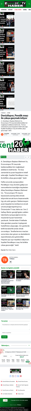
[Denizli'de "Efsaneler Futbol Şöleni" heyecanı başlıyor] (8, 302)
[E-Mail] (10, 262)
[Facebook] (10, 376)
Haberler (3, 112)
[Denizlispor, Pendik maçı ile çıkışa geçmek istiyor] (15, 146)
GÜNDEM (3, 9)
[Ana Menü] (1, 4)
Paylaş (4, 156)
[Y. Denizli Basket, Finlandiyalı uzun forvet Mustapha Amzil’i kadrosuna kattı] (8, 274)
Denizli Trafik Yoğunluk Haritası (22, 386)
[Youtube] (21, 376)
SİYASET (10, 9)
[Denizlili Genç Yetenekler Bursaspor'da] (23, 302)
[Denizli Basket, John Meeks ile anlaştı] (23, 274)
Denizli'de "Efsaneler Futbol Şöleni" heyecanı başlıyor (7, 309)
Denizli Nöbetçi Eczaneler (9, 381)
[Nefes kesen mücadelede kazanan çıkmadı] (23, 289)
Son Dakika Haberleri (7, 393)
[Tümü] (29, 345)
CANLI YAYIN (17, 9)
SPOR (8, 112)
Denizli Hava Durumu (23, 381)
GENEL (25, 9)
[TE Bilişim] (4, 259)
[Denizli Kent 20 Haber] (15, 4)
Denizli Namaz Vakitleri (8, 385)
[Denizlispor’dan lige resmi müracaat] (8, 289)
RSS (6, 400)
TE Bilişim (11, 258)
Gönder (4, 337)
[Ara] (29, 4)
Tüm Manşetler (21, 390)
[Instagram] (15, 376)
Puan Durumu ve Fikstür (8, 390)
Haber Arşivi (21, 393)
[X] (13, 376)
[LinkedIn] (18, 376)
